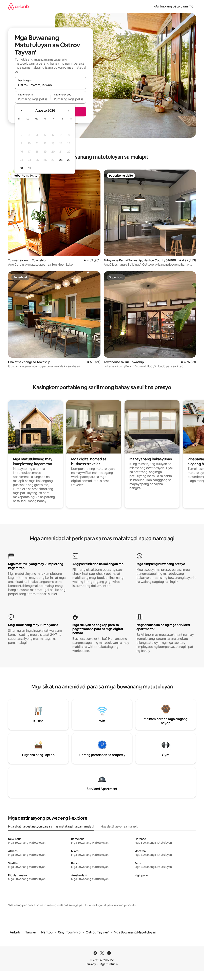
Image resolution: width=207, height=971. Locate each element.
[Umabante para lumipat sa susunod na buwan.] (68, 110)
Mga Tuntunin (109, 964)
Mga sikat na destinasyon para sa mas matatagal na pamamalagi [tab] (51, 826)
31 (29, 168)
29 (68, 160)
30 (21, 168)
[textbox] (32, 99)
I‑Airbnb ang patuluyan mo (173, 6)
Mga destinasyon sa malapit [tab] (119, 826)
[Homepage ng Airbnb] (18, 6)
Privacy (91, 964)
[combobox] (50, 85)
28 (60, 160)
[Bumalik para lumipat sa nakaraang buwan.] (22, 110)
